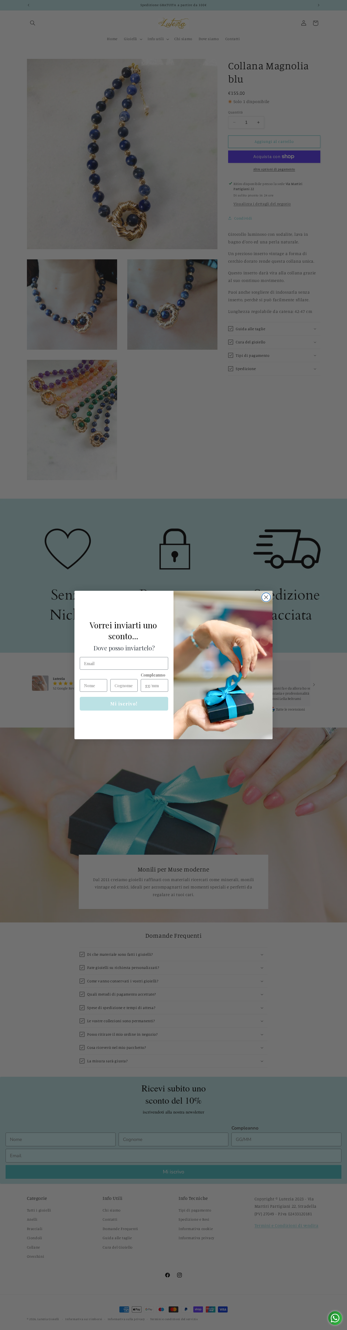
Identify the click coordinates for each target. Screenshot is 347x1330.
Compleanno (153, 675)
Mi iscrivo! (124, 704)
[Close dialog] (266, 597)
